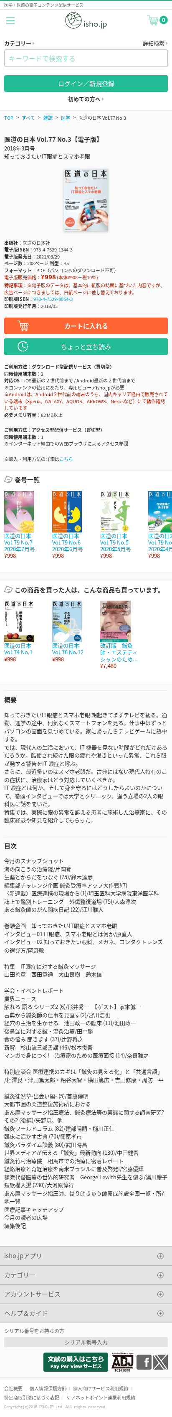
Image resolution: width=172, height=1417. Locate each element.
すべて (28, 117)
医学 (65, 117)
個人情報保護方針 (48, 1388)
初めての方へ (85, 99)
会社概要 (13, 1388)
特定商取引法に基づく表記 (31, 1397)
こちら (66, 459)
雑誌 (48, 117)
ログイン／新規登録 (86, 83)
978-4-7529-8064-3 (53, 299)
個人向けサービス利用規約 (100, 1388)
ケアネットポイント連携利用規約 (100, 1397)
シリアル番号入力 (86, 1342)
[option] (24, 525)
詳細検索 (154, 43)
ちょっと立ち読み (86, 346)
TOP (8, 117)
